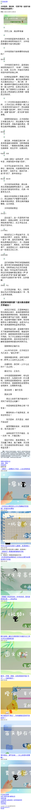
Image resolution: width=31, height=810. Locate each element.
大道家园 (3, 800)
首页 (2, 796)
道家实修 (6, 796)
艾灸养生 (3, 803)
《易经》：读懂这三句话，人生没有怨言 (15, 469)
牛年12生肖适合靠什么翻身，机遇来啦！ (15, 546)
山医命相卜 (10, 800)
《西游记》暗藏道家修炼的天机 (12, 551)
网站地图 (2, 808)
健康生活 (12, 796)
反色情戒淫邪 (18, 800)
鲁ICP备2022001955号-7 (5, 807)
